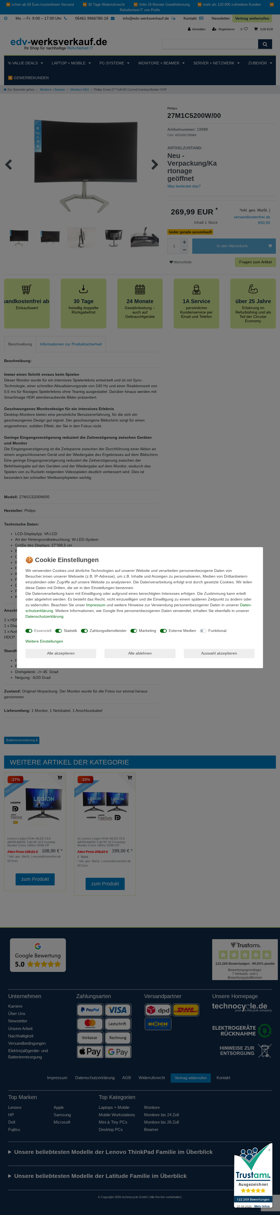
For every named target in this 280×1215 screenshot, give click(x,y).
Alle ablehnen (140, 653)
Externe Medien (182, 630)
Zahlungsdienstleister (108, 630)
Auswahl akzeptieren (219, 653)
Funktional (217, 630)
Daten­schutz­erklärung (44, 616)
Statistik (70, 630)
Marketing (147, 630)
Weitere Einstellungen (44, 641)
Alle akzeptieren (61, 653)
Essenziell (42, 630)
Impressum (96, 605)
